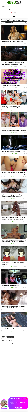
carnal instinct (10, 337)
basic (3, 337)
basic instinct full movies (8, 340)
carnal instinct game (7, 342)
